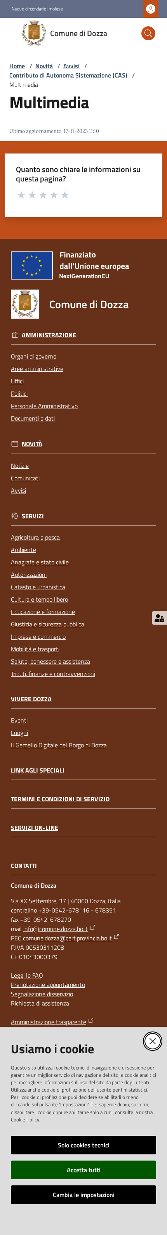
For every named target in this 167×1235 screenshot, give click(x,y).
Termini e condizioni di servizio (60, 799)
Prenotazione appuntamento (48, 984)
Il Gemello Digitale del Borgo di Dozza (59, 745)
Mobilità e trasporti (35, 649)
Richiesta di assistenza (40, 1003)
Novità (44, 66)
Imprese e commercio (38, 636)
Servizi (33, 516)
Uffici (17, 381)
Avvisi (71, 66)
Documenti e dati (33, 418)
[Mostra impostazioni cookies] (159, 618)
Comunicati (25, 478)
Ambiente (23, 549)
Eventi (19, 720)
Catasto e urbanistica (38, 587)
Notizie (20, 465)
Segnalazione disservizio (42, 994)
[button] (148, 33)
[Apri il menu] (11, 33)
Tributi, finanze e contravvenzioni (53, 673)
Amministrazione (49, 335)
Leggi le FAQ (27, 975)
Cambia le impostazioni (84, 1194)
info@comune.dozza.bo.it (55, 928)
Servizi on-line (34, 827)
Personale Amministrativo (44, 406)
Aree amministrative (37, 368)
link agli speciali (37, 770)
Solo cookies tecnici (84, 1145)
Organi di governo (33, 356)
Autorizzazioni (29, 574)
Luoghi (19, 732)
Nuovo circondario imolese (37, 8)
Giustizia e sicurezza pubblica (47, 624)
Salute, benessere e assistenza (50, 661)
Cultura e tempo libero (39, 599)
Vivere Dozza (31, 699)
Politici (19, 393)
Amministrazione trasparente (48, 1021)
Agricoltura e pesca (35, 537)
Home (17, 66)
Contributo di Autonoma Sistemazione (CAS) (68, 75)
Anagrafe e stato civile (40, 562)
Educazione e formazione (43, 611)
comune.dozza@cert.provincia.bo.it (67, 938)
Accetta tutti (84, 1170)
